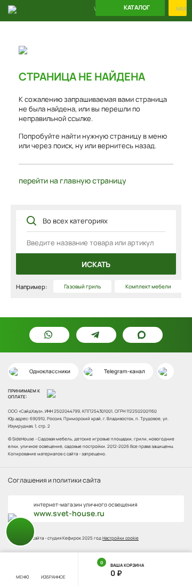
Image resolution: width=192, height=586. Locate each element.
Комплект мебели (148, 286)
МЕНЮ (22, 577)
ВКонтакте (165, 371)
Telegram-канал (124, 371)
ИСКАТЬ (96, 264)
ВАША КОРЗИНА (122, 568)
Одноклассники (49, 371)
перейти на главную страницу (72, 180)
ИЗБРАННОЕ (53, 577)
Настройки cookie (120, 538)
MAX (181, 8)
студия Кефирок (64, 538)
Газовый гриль (82, 286)
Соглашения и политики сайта (54, 480)
